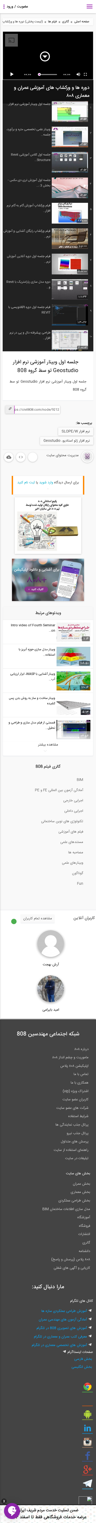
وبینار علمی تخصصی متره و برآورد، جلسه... (28, 132)
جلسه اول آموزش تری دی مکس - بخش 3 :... (29, 183)
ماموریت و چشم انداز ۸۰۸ (70, 1057)
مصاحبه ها (75, 852)
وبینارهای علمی (72, 863)
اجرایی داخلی (73, 811)
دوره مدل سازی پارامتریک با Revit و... (28, 284)
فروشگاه (84, 1226)
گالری (65, 21)
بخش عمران (81, 1184)
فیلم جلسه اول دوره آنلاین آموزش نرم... (28, 259)
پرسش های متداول (75, 1142)
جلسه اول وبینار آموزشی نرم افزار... (28, 104)
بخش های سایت (78, 1173)
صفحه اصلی (81, 21)
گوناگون (77, 873)
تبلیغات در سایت (77, 1158)
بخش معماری (80, 1192)
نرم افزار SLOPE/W (76, 431)
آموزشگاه (83, 1217)
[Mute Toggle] (79, 74)
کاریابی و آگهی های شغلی (72, 1268)
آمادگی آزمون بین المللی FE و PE (59, 790)
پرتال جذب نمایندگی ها (72, 1125)
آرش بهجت (51, 965)
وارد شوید (46, 482)
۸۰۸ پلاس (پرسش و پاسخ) (70, 1259)
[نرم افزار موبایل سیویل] (87, 1416)
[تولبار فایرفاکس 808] (87, 1402)
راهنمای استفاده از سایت (71, 1150)
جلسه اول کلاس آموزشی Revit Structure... (30, 157)
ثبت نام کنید (26, 482)
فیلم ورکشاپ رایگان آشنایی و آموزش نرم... (26, 233)
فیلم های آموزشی (70, 832)
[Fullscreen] (85, 74)
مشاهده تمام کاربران (37, 918)
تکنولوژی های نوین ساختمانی (62, 821)
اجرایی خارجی (73, 801)
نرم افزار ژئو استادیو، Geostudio (66, 441)
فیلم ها (52, 21)
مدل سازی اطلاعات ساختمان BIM (66, 1209)
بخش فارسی (83, 1359)
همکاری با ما (80, 1083)
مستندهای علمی (71, 842)
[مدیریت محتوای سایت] (65, 462)
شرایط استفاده (78, 1116)
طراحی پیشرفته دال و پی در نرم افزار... (30, 335)
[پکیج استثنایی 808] (48, 553)
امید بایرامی (50, 1010)
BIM (80, 780)
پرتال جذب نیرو (78, 1133)
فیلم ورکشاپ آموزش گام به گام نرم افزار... (28, 208)
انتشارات (84, 1234)
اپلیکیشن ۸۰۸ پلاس (74, 1066)
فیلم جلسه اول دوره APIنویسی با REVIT (29, 309)
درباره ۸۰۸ (81, 1049)
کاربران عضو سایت (75, 1099)
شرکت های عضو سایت (72, 1108)
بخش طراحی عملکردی (74, 1201)
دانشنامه (84, 1251)
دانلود (9, 457)
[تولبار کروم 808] (87, 1389)
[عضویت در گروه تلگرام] (87, 1485)
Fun (80, 884)
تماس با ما (81, 1074)
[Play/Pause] (13, 74)
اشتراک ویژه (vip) (76, 1091)
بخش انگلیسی (81, 1367)
